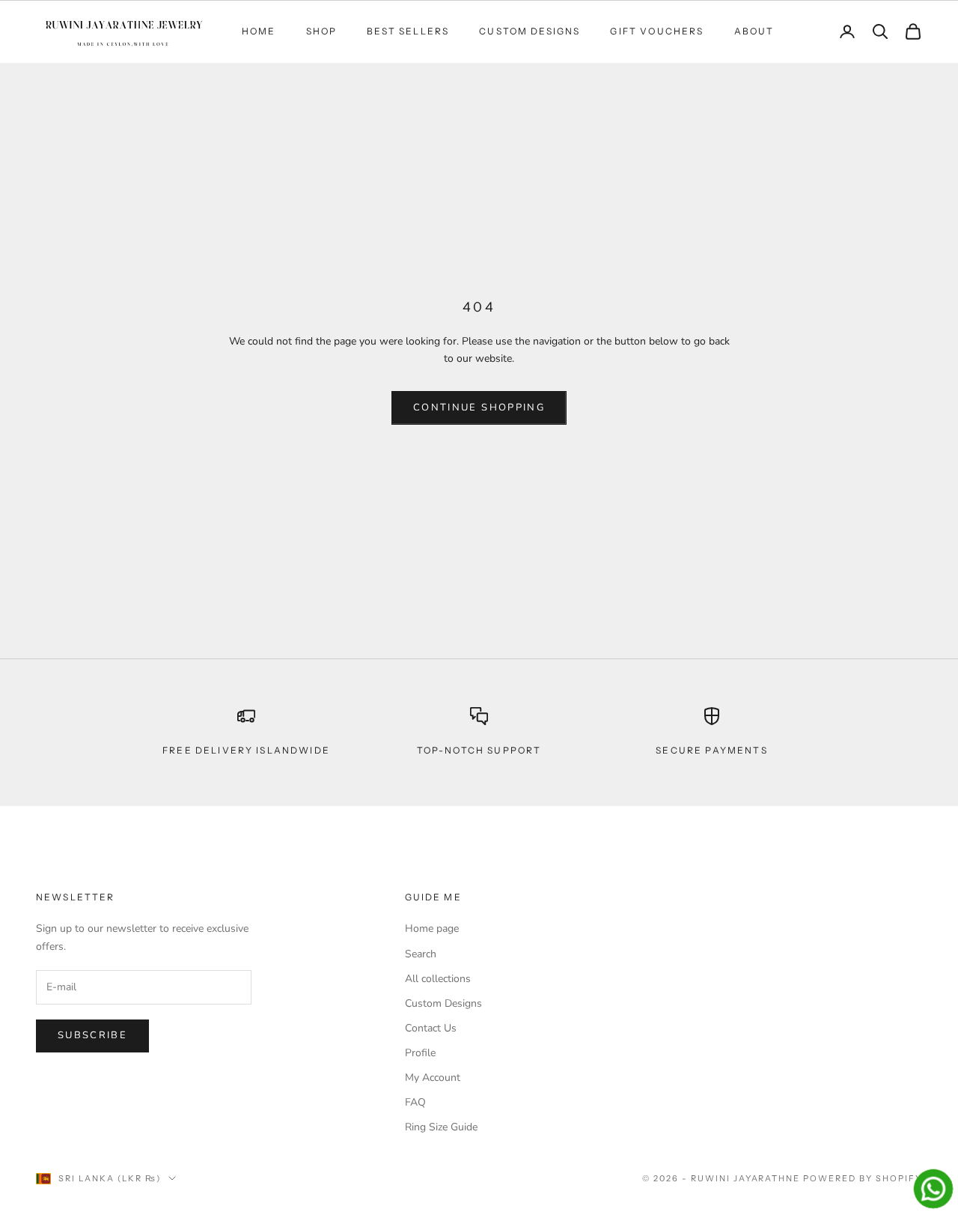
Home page (432, 928)
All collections (438, 979)
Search (420, 954)
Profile (420, 1053)
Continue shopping (479, 407)
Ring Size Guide (441, 1127)
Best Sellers (408, 31)
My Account (432, 1077)
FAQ (415, 1102)
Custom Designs (529, 31)
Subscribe (92, 1035)
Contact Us (431, 1028)
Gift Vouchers (657, 31)
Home (259, 31)
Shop (322, 31)
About (754, 31)
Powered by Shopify (862, 1178)
